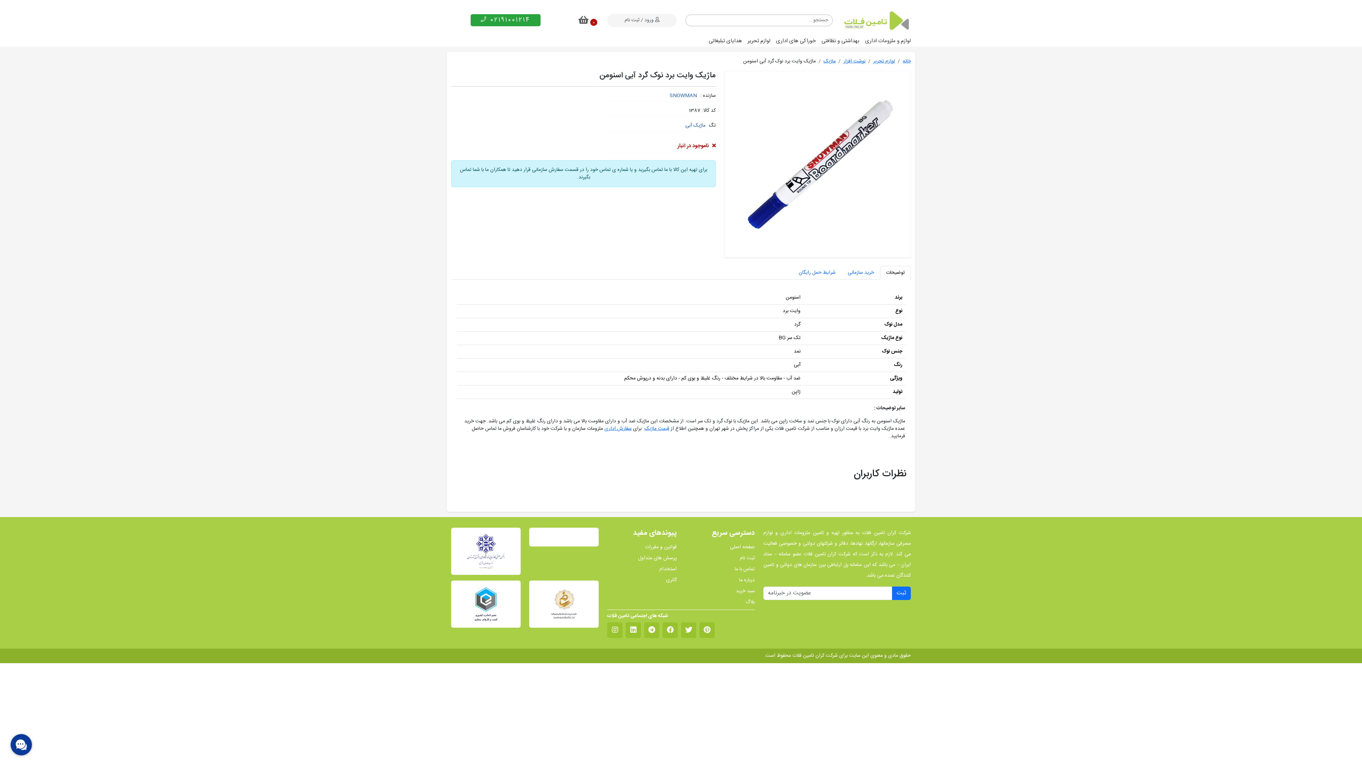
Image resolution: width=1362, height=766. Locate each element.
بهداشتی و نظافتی (840, 41)
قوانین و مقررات (661, 547)
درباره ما (747, 580)
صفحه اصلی (742, 547)
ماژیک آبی (695, 125)
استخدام (668, 569)
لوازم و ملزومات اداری (888, 41)
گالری (671, 580)
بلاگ (750, 602)
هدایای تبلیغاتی (725, 41)
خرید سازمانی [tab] (861, 272)
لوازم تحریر (759, 41)
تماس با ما (745, 569)
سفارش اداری (618, 428)
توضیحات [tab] (895, 272)
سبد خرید (745, 591)
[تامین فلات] (876, 20)
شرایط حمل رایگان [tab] (817, 272)
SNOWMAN (683, 95)
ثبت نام (747, 558)
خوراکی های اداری (796, 41)
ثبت (901, 593)
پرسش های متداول (657, 558)
